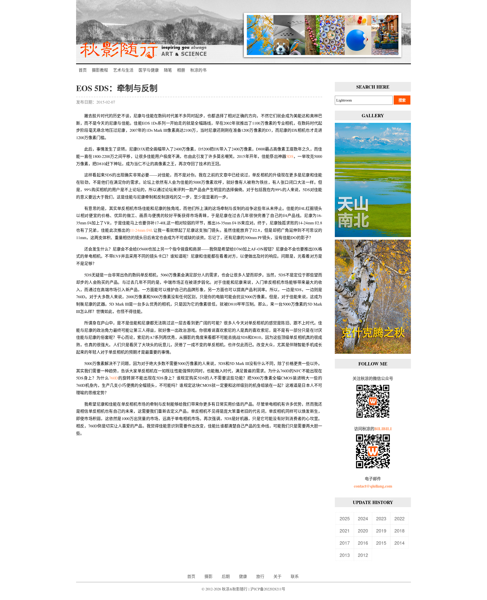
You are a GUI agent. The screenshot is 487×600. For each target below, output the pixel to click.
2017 (345, 542)
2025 (345, 518)
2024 (363, 518)
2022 (399, 518)
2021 (345, 530)
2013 (345, 555)
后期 (226, 576)
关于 (277, 576)
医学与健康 (148, 70)
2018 (399, 530)
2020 (363, 530)
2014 (399, 542)
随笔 (168, 70)
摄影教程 (100, 70)
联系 (295, 576)
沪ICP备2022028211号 (267, 589)
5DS (289, 156)
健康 (243, 576)
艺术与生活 (123, 70)
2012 (363, 555)
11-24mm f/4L (141, 230)
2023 (381, 518)
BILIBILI (383, 428)
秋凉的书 (198, 70)
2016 (363, 542)
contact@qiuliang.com (373, 486)
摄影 (208, 576)
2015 (381, 542)
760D (113, 377)
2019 (381, 530)
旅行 (260, 576)
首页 (83, 70)
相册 (181, 70)
